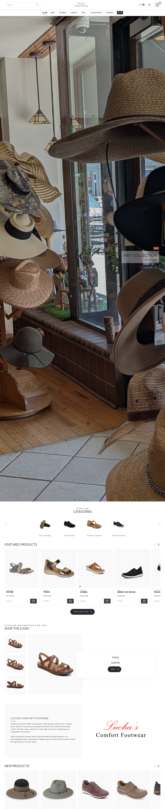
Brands (110, 13)
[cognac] (80, 586)
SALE (120, 13)
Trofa (46, 592)
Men (52, 13)
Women (62, 13)
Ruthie (9, 592)
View (113, 669)
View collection (81, 612)
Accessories (96, 13)
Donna (83, 592)
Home (44, 13)
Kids (83, 13)
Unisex (74, 13)
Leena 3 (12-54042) (126, 592)
